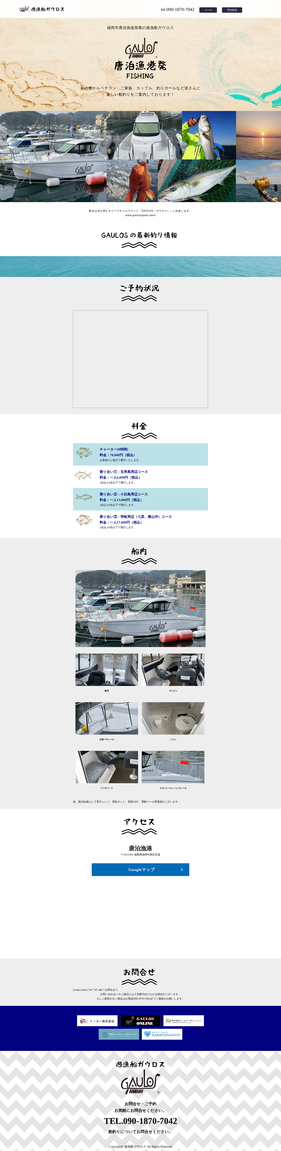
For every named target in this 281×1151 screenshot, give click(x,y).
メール (208, 10)
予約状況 (232, 10)
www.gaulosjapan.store (140, 215)
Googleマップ (141, 869)
